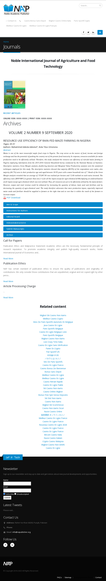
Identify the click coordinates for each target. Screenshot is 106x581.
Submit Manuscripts (15, 228)
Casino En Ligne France (53, 365)
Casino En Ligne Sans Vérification (53, 345)
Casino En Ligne (53, 448)
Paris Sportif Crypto (82, 21)
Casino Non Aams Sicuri (53, 408)
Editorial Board (13, 216)
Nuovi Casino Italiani (53, 438)
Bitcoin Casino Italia (53, 434)
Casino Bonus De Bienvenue (53, 368)
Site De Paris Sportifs (53, 361)
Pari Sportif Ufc (53, 351)
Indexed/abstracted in (16, 222)
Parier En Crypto (53, 348)
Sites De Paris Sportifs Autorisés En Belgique (53, 322)
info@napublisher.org (21, 532)
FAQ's (59, 577)
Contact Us (11, 21)
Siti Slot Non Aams (53, 398)
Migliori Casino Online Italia (60, 21)
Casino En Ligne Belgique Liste (53, 332)
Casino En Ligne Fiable (53, 385)
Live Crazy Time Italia (53, 342)
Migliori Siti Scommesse (53, 405)
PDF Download (13, 197)
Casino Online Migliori (53, 391)
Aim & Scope (12, 204)
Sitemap (68, 577)
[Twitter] (88, 32)
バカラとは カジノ (53, 358)
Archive (9, 235)
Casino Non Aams (53, 401)
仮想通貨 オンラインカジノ (53, 414)
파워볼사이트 (53, 355)
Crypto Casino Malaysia (53, 441)
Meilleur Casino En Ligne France (53, 418)
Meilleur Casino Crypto (53, 318)
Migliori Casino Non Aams (53, 338)
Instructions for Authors (17, 210)
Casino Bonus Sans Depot (35, 21)
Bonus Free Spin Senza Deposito (53, 395)
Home (6, 41)
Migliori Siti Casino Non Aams (53, 315)
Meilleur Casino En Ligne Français (43, 26)
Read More (8, 258)
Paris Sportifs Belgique (53, 328)
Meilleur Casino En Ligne (16, 26)
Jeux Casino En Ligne (53, 325)
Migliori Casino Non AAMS (53, 444)
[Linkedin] (93, 32)
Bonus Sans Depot (53, 371)
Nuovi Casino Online (53, 411)
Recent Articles (11, 113)
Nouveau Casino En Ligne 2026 (53, 424)
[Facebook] (83, 32)
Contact (98, 577)
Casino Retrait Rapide (53, 381)
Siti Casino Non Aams (53, 388)
